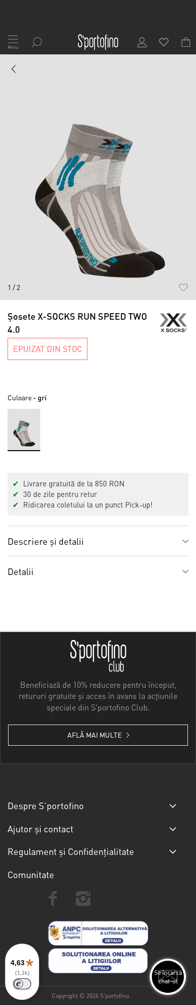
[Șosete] (14, 71)
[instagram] (83, 898)
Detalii (21, 571)
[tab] (98, 541)
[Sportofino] (98, 42)
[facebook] (53, 898)
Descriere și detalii (46, 541)
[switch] (22, 983)
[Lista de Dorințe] (183, 287)
